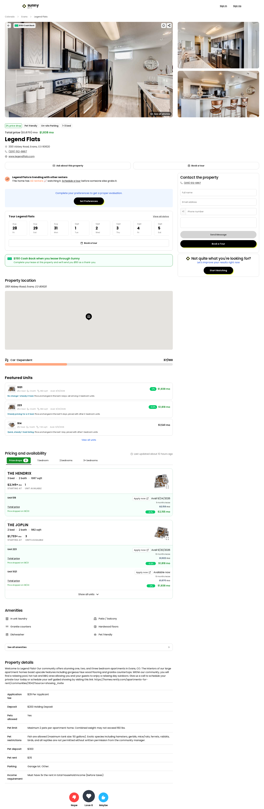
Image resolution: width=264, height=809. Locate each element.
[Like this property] (103, 797)
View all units (89, 439)
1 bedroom (43, 460)
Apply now (140, 498)
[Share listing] (169, 25)
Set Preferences (89, 201)
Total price (13, 506)
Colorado (10, 16)
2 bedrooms (66, 460)
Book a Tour (218, 243)
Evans (24, 16)
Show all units (86, 594)
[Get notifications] (163, 25)
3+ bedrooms (90, 460)
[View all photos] (89, 69)
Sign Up (237, 5)
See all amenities (17, 647)
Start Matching (218, 270)
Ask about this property (69, 165)
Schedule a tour (71, 181)
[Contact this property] (89, 796)
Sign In (223, 5)
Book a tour (197, 165)
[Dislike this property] (74, 797)
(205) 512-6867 (18, 151)
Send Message (218, 234)
